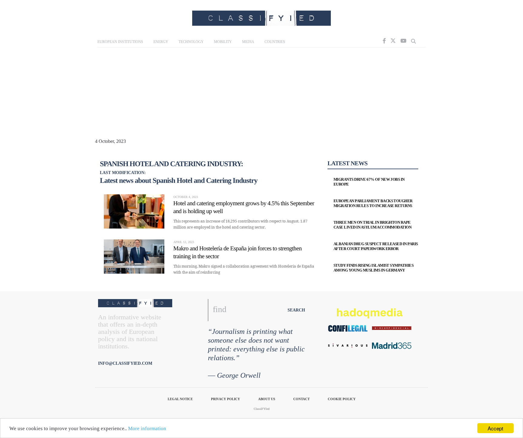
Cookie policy (342, 399)
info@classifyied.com (125, 363)
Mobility (223, 42)
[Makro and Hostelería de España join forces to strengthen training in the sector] (134, 256)
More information (147, 428)
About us (266, 399)
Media (248, 42)
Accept (495, 428)
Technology (191, 42)
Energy (160, 42)
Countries (275, 42)
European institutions (120, 42)
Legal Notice (180, 399)
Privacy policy (225, 399)
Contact (301, 399)
